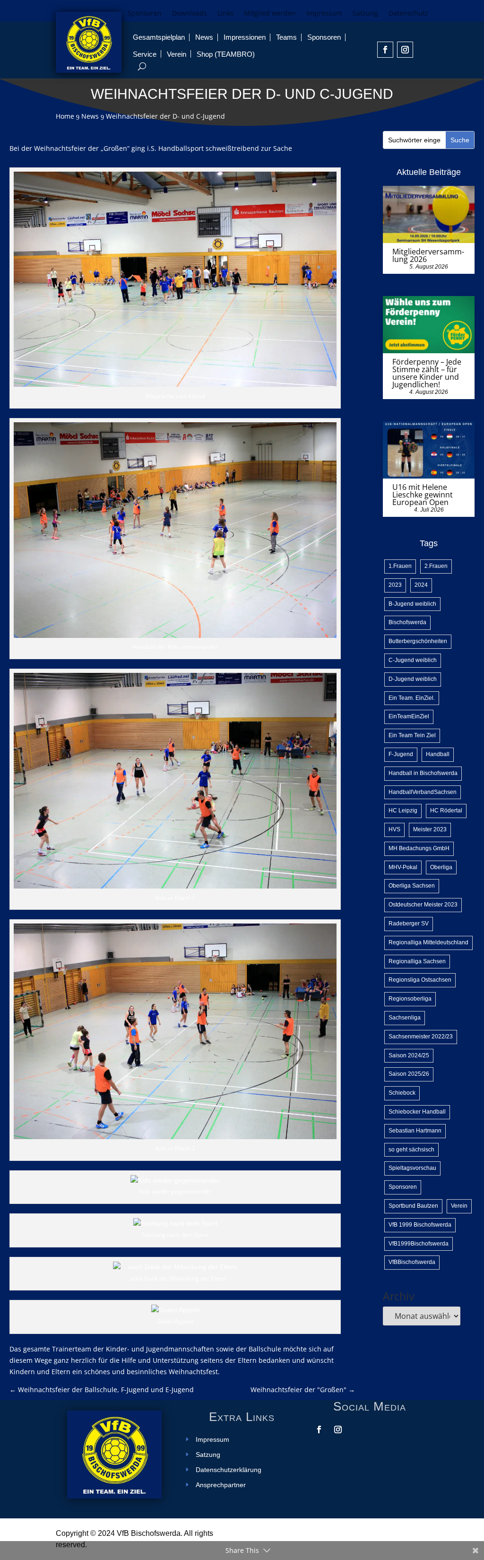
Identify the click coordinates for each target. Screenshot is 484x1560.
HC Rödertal (446, 810)
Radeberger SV (409, 923)
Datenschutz (408, 13)
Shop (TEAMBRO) (226, 54)
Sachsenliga (405, 1017)
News (204, 37)
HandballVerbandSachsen (423, 792)
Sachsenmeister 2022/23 (421, 1036)
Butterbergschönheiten (418, 641)
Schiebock (402, 1092)
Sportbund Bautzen (413, 1206)
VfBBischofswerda (412, 1262)
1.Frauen (400, 566)
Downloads (189, 13)
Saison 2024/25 (409, 1055)
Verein (176, 54)
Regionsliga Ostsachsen (420, 979)
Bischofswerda (407, 622)
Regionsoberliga (410, 998)
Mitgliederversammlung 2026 (428, 255)
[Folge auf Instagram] (405, 50)
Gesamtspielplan (159, 37)
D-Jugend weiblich (413, 679)
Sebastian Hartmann (415, 1130)
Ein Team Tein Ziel (412, 735)
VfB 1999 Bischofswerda (420, 1224)
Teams (286, 37)
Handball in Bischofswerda (423, 773)
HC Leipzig (403, 810)
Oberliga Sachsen (412, 885)
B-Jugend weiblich (412, 604)
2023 (395, 585)
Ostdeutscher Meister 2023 (423, 904)
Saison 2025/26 (409, 1074)
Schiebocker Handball (417, 1111)
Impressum (324, 13)
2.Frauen (436, 566)
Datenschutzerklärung (228, 1469)
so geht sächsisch (411, 1149)
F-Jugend (401, 754)
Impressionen (245, 37)
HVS (394, 829)
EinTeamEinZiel (409, 716)
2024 (421, 585)
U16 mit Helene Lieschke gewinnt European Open (422, 494)
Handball (437, 754)
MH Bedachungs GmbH (419, 848)
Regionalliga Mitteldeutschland (428, 942)
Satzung (365, 13)
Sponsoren (145, 13)
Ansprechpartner (221, 1485)
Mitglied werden (270, 13)
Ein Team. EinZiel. (412, 698)
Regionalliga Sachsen (417, 961)
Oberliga (441, 867)
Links (225, 13)
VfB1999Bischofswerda (419, 1243)
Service (144, 54)
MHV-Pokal (403, 867)
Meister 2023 (430, 829)
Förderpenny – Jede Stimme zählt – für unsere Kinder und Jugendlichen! (426, 373)
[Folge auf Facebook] (385, 50)
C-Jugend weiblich (413, 660)
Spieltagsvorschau (412, 1168)
